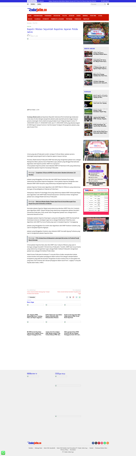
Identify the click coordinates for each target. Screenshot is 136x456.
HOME (29, 15)
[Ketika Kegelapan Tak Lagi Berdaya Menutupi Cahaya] (88, 126)
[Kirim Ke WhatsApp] (79, 297)
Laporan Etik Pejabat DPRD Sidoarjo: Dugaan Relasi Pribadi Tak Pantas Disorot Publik (100, 118)
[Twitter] (96, 443)
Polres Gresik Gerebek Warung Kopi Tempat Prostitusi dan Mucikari (38, 291)
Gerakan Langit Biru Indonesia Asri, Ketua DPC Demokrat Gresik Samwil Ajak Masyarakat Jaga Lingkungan (100, 82)
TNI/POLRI (86, 19)
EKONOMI (71, 15)
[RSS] (107, 443)
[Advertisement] (54, 98)
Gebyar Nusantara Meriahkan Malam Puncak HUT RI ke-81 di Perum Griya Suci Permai (54, 1)
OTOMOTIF (46, 19)
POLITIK (64, 15)
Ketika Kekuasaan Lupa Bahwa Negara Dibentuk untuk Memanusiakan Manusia (54, 316)
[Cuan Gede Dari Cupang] (88, 104)
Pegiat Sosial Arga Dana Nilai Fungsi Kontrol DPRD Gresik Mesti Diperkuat (72, 316)
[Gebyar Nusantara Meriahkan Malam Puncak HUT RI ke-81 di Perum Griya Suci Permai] (88, 54)
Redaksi (33, 4)
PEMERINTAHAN (38, 15)
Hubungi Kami (38, 448)
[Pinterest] (99, 443)
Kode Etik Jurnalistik (49, 448)
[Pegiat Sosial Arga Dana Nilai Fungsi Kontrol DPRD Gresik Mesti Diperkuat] (72, 308)
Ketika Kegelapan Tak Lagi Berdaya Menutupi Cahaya (99, 125)
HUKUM (78, 15)
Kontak (91, 448)
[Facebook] (93, 443)
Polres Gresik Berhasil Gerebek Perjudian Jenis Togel (69, 291)
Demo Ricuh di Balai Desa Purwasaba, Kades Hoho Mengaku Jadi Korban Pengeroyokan (100, 132)
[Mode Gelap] (108, 4)
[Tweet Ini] (70, 297)
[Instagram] (102, 443)
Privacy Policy (64, 449)
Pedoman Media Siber (101, 448)
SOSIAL (100, 15)
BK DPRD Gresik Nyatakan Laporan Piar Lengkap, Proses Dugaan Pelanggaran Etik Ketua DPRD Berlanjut (35, 333)
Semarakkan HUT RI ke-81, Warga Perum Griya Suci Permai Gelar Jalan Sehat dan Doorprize (99, 60)
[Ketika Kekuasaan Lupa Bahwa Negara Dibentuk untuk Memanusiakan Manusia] (54, 308)
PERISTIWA (93, 15)
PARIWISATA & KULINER (57, 19)
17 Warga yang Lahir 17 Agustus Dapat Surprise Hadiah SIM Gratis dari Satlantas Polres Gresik (99, 67)
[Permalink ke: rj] (28, 35)
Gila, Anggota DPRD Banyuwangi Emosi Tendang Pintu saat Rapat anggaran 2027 (34, 316)
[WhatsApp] (104, 443)
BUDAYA (30, 19)
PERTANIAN (69, 19)
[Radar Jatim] (37, 10)
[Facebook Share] (67, 297)
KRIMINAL (85, 15)
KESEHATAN (57, 15)
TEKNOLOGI (77, 19)
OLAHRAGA (37, 19)
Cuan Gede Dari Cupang (99, 103)
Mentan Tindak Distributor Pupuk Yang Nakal (99, 111)
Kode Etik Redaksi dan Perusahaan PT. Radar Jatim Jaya (72, 448)
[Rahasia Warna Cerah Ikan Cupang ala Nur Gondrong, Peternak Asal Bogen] (88, 97)
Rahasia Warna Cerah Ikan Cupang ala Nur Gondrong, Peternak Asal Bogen (100, 96)
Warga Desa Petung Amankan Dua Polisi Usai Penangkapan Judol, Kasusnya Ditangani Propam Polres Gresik (100, 75)
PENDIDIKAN (48, 15)
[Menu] (28, 4)
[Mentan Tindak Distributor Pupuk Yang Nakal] (88, 111)
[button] (105, 4)
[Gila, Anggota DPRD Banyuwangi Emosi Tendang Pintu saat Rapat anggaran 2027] (35, 308)
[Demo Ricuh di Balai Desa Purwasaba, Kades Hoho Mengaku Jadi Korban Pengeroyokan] (88, 133)
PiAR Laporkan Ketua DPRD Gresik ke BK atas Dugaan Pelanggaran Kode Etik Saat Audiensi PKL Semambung (71, 333)
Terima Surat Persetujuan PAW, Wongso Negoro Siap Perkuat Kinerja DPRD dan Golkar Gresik (53, 333)
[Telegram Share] (76, 297)
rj (30, 35)
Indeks (39, 4)
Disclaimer (73, 449)
